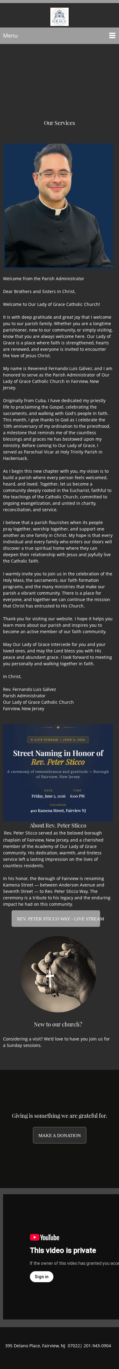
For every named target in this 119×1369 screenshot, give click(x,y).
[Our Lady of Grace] (59, 15)
